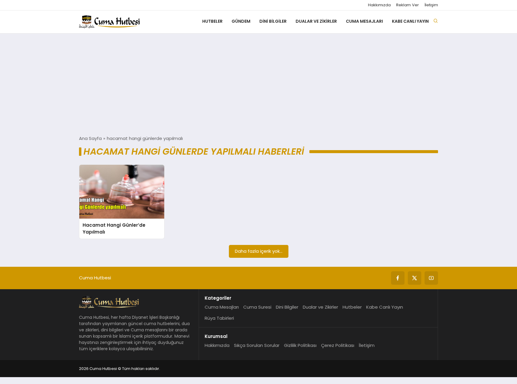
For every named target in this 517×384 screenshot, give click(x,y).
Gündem (241, 21)
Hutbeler (212, 21)
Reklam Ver (407, 5)
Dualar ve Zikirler (316, 21)
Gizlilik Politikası (300, 345)
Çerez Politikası (337, 345)
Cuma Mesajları (364, 21)
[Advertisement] (258, 84)
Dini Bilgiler (273, 21)
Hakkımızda (379, 5)
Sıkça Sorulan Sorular (256, 345)
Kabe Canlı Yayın (410, 21)
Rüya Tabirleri (219, 318)
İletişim (431, 5)
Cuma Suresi (257, 307)
